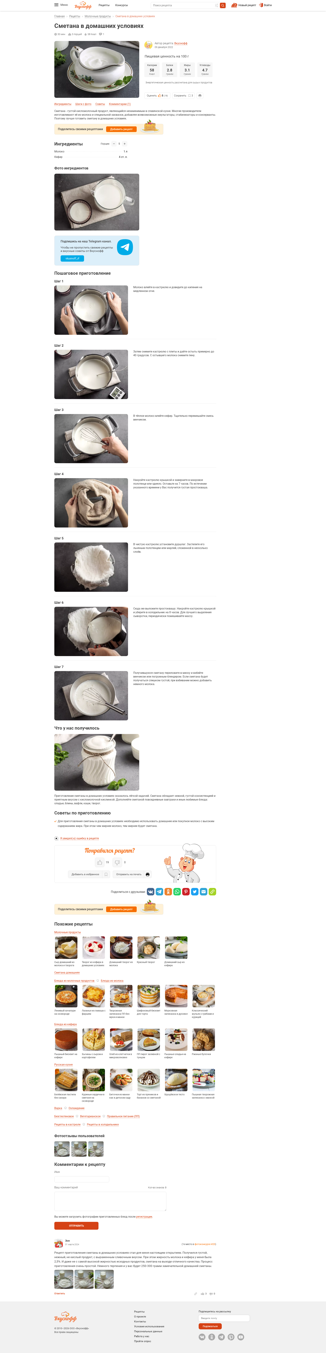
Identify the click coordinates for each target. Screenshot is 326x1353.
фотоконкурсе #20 (205, 1244)
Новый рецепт (247, 5)
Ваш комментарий (66, 1187)
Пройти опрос (142, 1341)
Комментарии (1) (120, 104)
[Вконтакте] (150, 891)
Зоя (67, 1240)
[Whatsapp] (177, 891)
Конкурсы (121, 5)
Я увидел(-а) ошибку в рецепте (79, 838)
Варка (58, 1108)
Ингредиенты (62, 104)
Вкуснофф (180, 43)
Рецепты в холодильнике (103, 1124)
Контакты (140, 1321)
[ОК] (168, 891)
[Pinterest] (186, 891)
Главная (59, 16)
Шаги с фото (83, 104)
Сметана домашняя (67, 972)
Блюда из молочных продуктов (74, 980)
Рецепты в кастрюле (67, 1124)
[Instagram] (231, 1337)
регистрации (144, 1216)
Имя (57, 1172)
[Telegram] (159, 891)
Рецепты (104, 5)
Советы (100, 104)
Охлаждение (76, 1108)
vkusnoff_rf (72, 258)
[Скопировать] (212, 891)
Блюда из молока (112, 980)
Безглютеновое (64, 1116)
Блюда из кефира (65, 1024)
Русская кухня (63, 1064)
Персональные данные (148, 1331)
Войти (268, 5)
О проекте (140, 1316)
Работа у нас (141, 1336)
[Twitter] (194, 891)
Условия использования (149, 1326)
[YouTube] (240, 1337)
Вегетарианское (90, 1116)
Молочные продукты (98, 16)
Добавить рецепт (121, 129)
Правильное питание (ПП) (123, 1116)
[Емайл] (203, 891)
